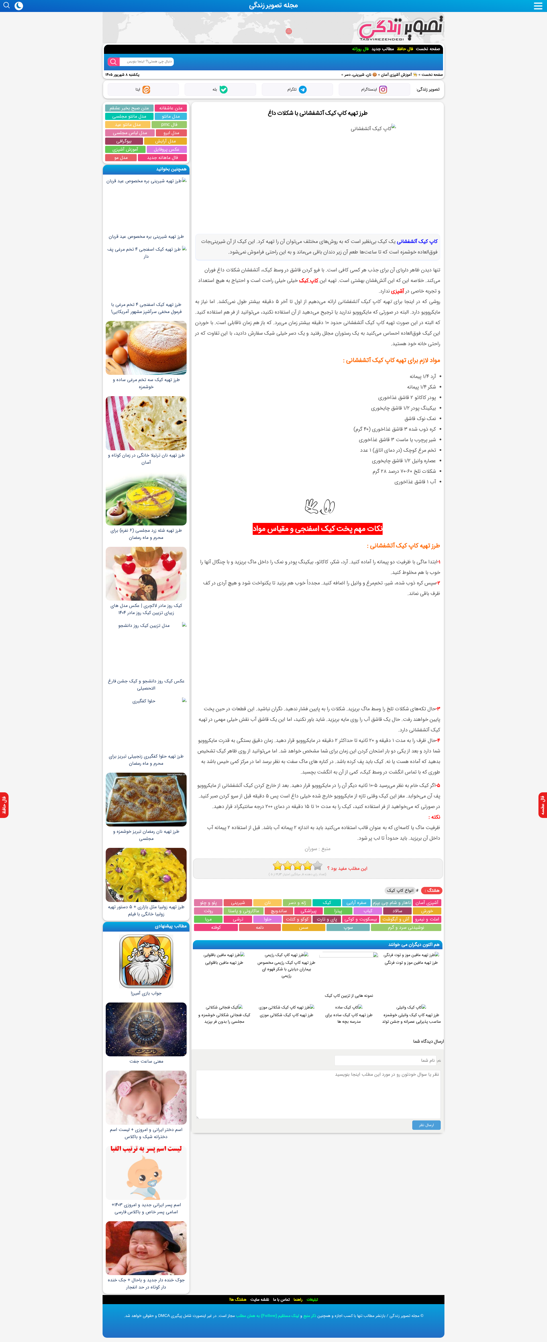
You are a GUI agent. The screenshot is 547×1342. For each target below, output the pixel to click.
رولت (208, 911)
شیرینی (238, 902)
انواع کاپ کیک (400, 890)
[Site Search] (114, 62)
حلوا (268, 919)
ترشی (238, 919)
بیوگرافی (124, 141)
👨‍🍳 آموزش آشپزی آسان (399, 75)
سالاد (397, 911)
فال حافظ (405, 49)
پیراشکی (309, 911)
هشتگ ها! (237, 1299)
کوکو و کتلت (297, 919)
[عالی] (318, 865)
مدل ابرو (171, 132)
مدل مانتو (171, 116)
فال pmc (169, 124)
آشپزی (397, 291)
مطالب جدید (383, 49)
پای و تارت (327, 919)
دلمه (260, 927)
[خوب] (298, 865)
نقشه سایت (259, 1299)
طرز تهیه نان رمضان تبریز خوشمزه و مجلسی (146, 835)
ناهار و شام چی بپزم (392, 902)
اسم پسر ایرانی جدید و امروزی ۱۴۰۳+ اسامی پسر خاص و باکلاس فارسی (146, 1208)
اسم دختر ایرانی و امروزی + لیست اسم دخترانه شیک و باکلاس (146, 1133)
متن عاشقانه (170, 108)
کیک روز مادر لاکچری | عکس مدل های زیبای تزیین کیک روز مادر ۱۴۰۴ (146, 609)
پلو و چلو (208, 902)
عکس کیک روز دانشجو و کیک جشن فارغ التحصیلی (146, 685)
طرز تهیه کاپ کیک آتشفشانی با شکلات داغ (317, 113)
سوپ (348, 927)
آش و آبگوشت (395, 919)
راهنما (298, 1299)
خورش (427, 911)
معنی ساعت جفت (146, 1061)
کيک (327, 902)
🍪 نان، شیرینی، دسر (360, 75)
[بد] (278, 865)
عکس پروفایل (166, 149)
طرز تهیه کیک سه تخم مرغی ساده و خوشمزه (146, 383)
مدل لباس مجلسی (130, 132)
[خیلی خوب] (308, 865)
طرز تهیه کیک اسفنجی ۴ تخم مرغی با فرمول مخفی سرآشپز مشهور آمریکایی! (146, 308)
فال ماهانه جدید (162, 157)
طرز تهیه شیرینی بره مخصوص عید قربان (146, 236)
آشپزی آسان (427, 902)
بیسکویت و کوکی (360, 919)
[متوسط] (288, 865)
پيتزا (338, 911)
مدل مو (121, 157)
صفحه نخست (428, 49)
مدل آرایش (165, 141)
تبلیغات (312, 1299)
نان (268, 902)
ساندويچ (279, 911)
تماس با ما (281, 1299)
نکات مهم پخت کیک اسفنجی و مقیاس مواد (317, 529)
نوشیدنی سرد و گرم (406, 927)
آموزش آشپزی (125, 149)
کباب (368, 911)
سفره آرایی (356, 902)
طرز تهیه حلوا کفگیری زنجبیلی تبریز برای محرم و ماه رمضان (146, 760)
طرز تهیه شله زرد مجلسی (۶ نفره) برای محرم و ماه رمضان (146, 534)
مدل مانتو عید (128, 124)
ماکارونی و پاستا (243, 911)
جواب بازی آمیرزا (146, 993)
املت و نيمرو (427, 919)
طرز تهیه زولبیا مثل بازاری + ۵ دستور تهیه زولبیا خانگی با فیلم (146, 910)
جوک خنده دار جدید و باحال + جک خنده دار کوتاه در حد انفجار (146, 1283)
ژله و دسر (297, 902)
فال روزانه (360, 49)
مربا (208, 919)
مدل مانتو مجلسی (129, 116)
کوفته (216, 927)
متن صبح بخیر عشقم (129, 108)
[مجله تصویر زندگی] (400, 28)
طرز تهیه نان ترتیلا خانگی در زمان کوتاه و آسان (146, 459)
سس (303, 927)
